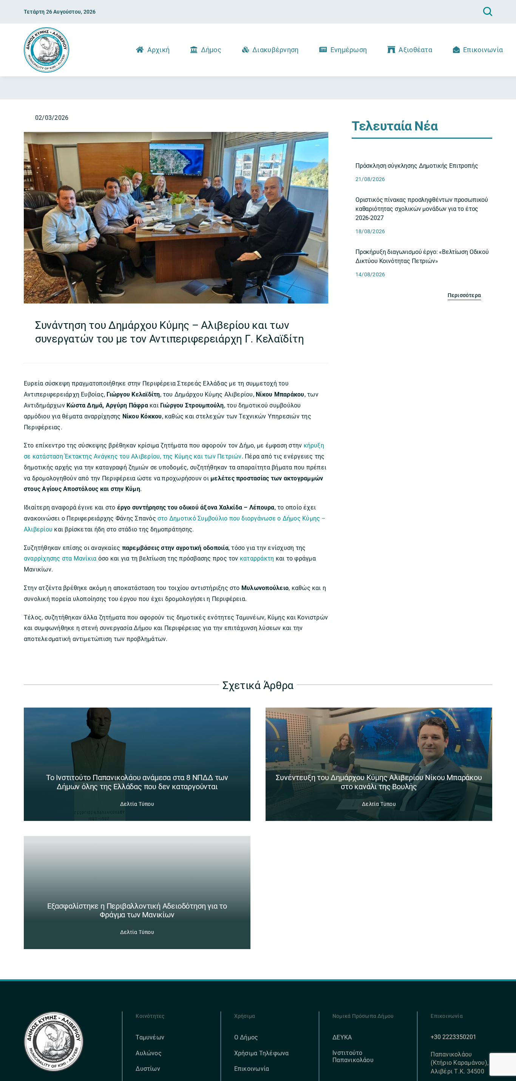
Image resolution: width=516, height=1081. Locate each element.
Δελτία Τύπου (137, 804)
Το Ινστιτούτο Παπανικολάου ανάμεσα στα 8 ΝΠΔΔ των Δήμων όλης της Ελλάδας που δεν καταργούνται (137, 782)
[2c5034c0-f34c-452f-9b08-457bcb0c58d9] (176, 134)
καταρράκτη (258, 558)
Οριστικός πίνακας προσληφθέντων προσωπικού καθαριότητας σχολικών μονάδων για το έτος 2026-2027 (421, 208)
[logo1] (46, 30)
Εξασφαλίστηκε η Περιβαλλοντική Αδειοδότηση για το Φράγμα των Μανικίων (137, 910)
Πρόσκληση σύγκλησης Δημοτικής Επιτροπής (416, 165)
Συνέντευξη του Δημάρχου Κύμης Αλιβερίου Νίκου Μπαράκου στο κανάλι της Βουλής (379, 782)
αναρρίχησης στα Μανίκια (60, 558)
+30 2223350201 (453, 1037)
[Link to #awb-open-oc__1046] (487, 11)
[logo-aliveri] (54, 1014)
